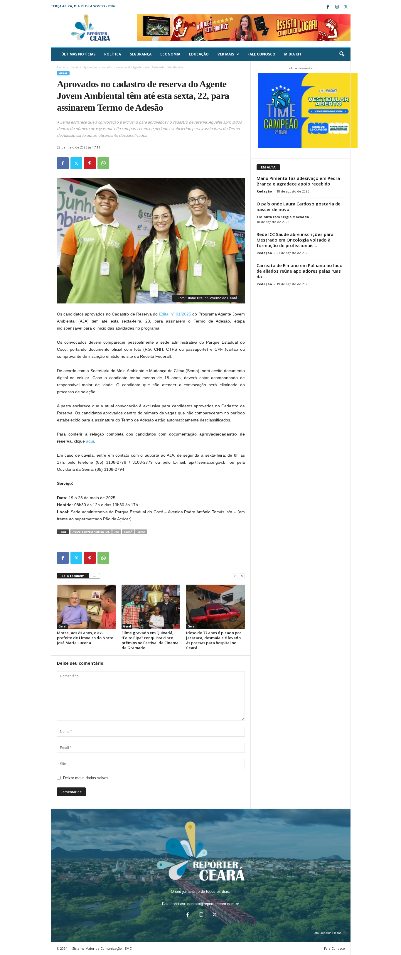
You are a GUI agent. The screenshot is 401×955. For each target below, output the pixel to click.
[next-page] (242, 576)
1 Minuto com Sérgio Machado (283, 217)
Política (112, 54)
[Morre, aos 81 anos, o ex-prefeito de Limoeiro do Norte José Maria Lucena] (86, 607)
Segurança (140, 54)
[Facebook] (327, 7)
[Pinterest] (90, 163)
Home (61, 67)
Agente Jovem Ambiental (91, 532)
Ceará (128, 532)
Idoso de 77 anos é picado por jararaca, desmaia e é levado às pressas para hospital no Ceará (213, 640)
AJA (116, 532)
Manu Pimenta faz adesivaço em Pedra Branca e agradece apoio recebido (298, 181)
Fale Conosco (261, 54)
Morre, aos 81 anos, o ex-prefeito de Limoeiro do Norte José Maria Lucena (85, 637)
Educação (199, 54)
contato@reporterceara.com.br (213, 904)
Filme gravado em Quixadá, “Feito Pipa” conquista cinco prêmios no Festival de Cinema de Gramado (150, 640)
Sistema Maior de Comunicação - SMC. (102, 948)
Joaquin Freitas (331, 932)
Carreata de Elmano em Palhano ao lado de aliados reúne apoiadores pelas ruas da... (300, 270)
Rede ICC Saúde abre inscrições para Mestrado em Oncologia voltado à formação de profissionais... (295, 239)
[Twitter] (346, 7)
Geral (74, 67)
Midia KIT (292, 54)
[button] (341, 54)
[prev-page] (235, 576)
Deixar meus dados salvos (85, 778)
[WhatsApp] (103, 163)
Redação (264, 191)
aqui (90, 441)
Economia (170, 54)
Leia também (73, 575)
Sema (141, 532)
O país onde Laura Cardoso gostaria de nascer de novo (299, 206)
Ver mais (226, 54)
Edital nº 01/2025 (175, 314)
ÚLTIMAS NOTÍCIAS (78, 54)
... (94, 575)
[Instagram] (337, 7)
